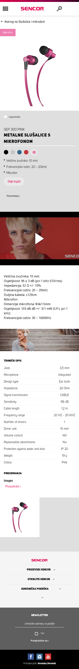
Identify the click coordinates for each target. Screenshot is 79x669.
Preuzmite (12, 486)
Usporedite (14, 117)
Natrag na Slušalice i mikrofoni (25, 21)
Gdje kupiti (14, 181)
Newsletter (39, 615)
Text (42, 633)
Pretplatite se (38, 640)
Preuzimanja (13, 196)
